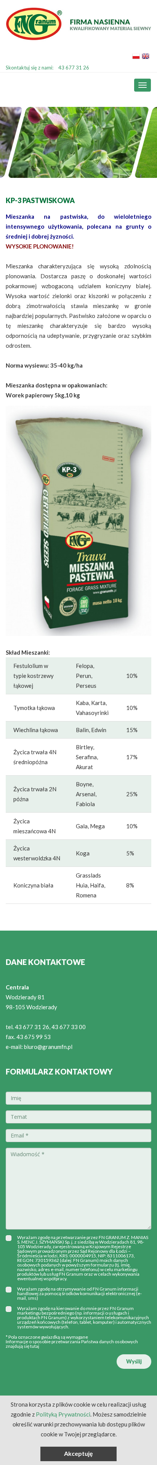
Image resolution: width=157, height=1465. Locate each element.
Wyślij (134, 1361)
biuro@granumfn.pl (48, 1046)
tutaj (34, 1346)
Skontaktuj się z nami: (47, 68)
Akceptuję (78, 1453)
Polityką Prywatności (63, 1414)
